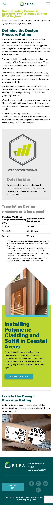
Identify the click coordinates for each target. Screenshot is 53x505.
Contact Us (12, 487)
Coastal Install (18, 376)
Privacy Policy (31, 500)
